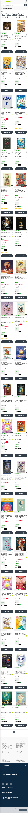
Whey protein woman (19, 746)
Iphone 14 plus (18, 758)
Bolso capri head (4, 751)
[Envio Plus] (4, 17)
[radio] (1, 86)
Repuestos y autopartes (6, 746)
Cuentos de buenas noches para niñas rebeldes (7, 745)
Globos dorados (4, 743)
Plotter (17, 759)
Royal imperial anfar (19, 751)
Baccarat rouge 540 (19, 745)
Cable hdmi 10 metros (5, 747)
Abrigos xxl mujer (18, 747)
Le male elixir (4, 760)
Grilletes (3, 744)
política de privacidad (11, 809)
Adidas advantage (19, 742)
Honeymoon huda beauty (20, 754)
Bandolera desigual (19, 752)
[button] (14, 5)
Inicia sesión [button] (21, 1)
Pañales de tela (4, 754)
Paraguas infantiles (19, 748)
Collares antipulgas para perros (21, 743)
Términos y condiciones (7, 787)
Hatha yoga (18, 753)
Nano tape (3, 758)
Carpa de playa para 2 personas (7, 742)
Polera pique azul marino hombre (21, 761)
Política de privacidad (7, 792)
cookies (2, 811)
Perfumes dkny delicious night (7, 748)
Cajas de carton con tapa (6, 738)
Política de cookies (6, 790)
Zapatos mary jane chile (6, 752)
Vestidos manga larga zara (6, 761)
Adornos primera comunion (20, 744)
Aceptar (23, 810)
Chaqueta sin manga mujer (20, 760)
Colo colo (3, 759)
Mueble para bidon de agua (6, 753)
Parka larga (17, 738)
